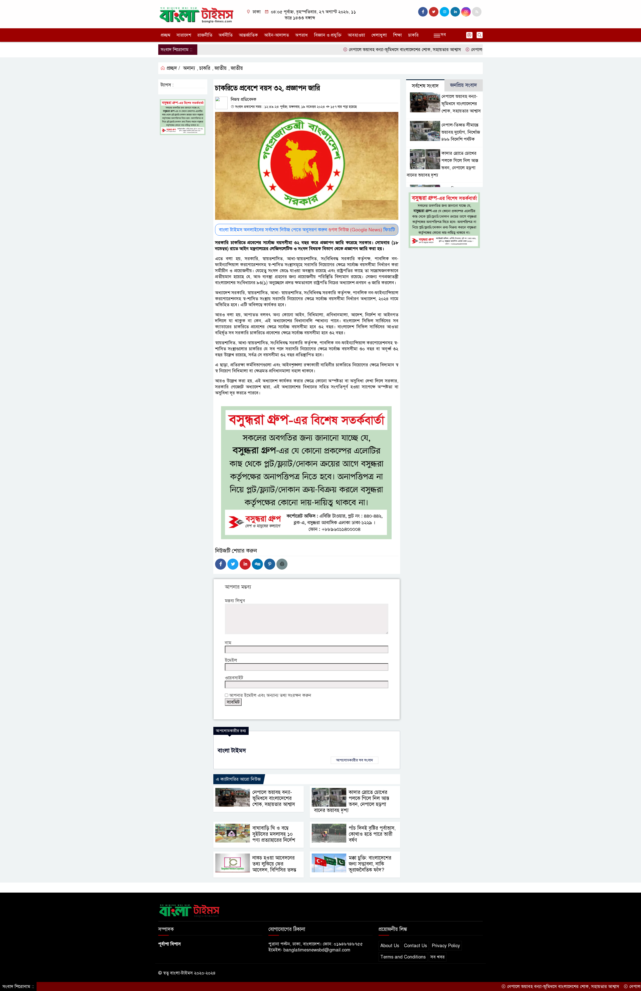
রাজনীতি (204, 35)
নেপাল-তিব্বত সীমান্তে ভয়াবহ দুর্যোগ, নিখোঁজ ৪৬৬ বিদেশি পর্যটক (460, 132)
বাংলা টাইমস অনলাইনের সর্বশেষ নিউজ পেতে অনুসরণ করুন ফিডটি (307, 230)
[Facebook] (220, 564)
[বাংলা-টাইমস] (196, 14)
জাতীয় (237, 68)
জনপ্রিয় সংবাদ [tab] (463, 85)
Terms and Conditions (403, 957)
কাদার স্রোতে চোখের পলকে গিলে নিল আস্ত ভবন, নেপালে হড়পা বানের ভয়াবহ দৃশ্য (351, 801)
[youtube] (466, 12)
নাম (228, 642)
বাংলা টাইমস (232, 750)
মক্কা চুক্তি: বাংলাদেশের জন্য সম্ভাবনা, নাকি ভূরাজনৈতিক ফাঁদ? (370, 864)
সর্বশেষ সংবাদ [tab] (425, 86)
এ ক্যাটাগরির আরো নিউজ (238, 779)
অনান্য (189, 68)
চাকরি (413, 35)
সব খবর (437, 957)
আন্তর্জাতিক (248, 35)
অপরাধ (301, 35)
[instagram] (444, 12)
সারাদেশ (184, 35)
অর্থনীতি (226, 35)
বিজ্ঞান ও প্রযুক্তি (328, 35)
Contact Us (415, 945)
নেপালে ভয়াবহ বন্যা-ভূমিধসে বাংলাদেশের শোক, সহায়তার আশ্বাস (367, 49)
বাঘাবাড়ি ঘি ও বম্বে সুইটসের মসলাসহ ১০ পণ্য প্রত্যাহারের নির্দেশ (273, 834)
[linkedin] (455, 12)
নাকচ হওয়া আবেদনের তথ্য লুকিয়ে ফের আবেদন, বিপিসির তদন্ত (274, 864)
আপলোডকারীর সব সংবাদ (354, 760)
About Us (389, 945)
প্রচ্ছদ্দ (165, 35)
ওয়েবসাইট (234, 678)
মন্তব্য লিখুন (235, 600)
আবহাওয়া (356, 35)
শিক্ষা (397, 35)
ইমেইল (231, 660)
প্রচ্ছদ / (172, 68)
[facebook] (423, 12)
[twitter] (433, 12)
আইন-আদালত (276, 35)
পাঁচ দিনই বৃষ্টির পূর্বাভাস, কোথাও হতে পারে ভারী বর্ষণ (372, 834)
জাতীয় (221, 68)
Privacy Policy (446, 945)
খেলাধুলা (379, 35)
